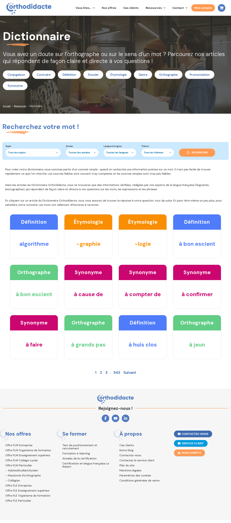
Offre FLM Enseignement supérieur (27, 455)
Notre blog (126, 450)
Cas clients (131, 8)
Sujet (8, 146)
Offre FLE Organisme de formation (27, 495)
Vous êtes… (83, 8)
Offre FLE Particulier (18, 501)
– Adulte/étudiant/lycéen (21, 470)
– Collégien (12, 480)
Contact (178, 8)
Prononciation (200, 75)
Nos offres (109, 8)
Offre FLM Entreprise (18, 445)
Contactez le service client (136, 460)
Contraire (44, 75)
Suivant (130, 372)
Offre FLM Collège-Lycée (21, 460)
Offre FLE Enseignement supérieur (27, 490)
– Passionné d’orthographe (23, 475)
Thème (145, 146)
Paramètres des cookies (135, 475)
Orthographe (168, 75)
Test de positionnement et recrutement (79, 446)
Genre (143, 75)
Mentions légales (130, 470)
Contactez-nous (130, 455)
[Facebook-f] (105, 418)
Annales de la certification (79, 458)
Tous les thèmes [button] (153, 152)
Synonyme (15, 86)
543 (116, 372)
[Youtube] (115, 418)
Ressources (154, 8)
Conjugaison (16, 75)
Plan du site (127, 465)
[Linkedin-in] (125, 418)
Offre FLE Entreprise (18, 485)
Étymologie (118, 75)
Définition (69, 75)
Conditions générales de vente (139, 480)
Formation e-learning (76, 453)
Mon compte (203, 8)
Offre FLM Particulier (18, 465)
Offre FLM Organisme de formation (28, 450)
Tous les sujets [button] (17, 152)
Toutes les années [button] (79, 152)
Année (69, 146)
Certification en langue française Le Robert (85, 465)
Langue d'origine (113, 146)
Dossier (93, 75)
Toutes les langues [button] (117, 152)
